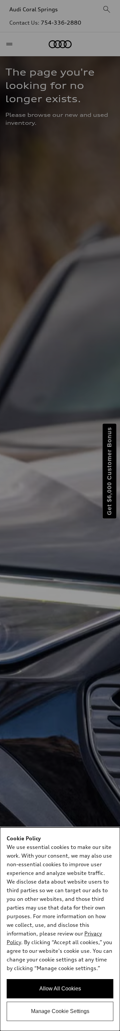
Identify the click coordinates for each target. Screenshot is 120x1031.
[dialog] (60, 929)
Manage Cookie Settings (60, 1011)
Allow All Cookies (60, 988)
